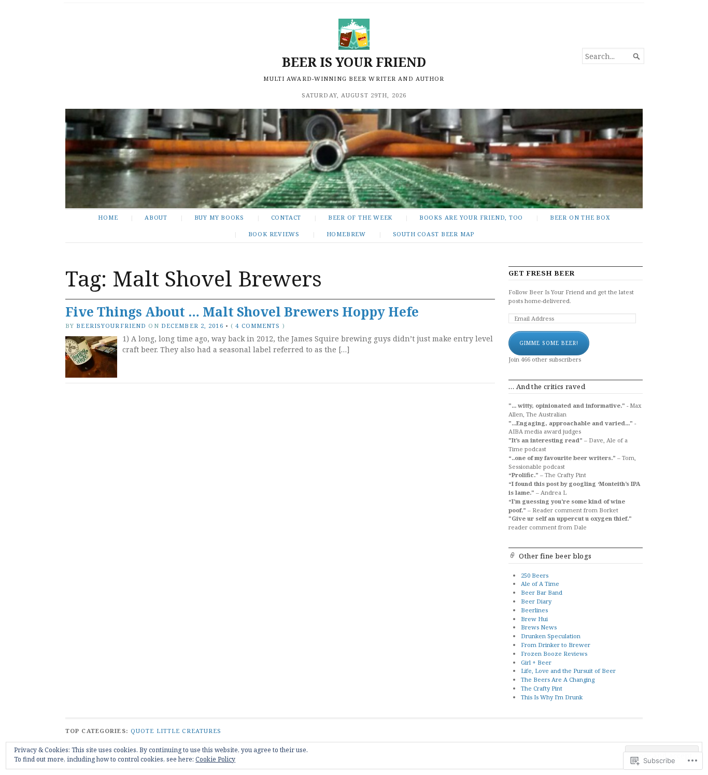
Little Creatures (189, 731)
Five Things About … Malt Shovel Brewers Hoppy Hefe (242, 311)
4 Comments (257, 325)
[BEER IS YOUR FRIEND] (354, 158)
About (156, 217)
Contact (286, 217)
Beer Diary (536, 601)
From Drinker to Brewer (555, 645)
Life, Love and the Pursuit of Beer (568, 670)
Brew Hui (534, 619)
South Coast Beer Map (434, 234)
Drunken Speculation (550, 636)
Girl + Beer (536, 662)
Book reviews (274, 234)
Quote (142, 731)
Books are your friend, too (471, 217)
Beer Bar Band (541, 592)
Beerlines (534, 610)
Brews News (539, 627)
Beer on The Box (580, 217)
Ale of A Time (540, 583)
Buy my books (219, 217)
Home (108, 217)
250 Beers (534, 575)
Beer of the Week (360, 217)
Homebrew (346, 234)
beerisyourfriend (111, 325)
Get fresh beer (541, 273)
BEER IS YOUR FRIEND (354, 61)
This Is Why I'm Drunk (552, 697)
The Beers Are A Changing (557, 679)
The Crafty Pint (541, 688)
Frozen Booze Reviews (554, 653)
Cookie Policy (215, 759)
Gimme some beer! (548, 343)
